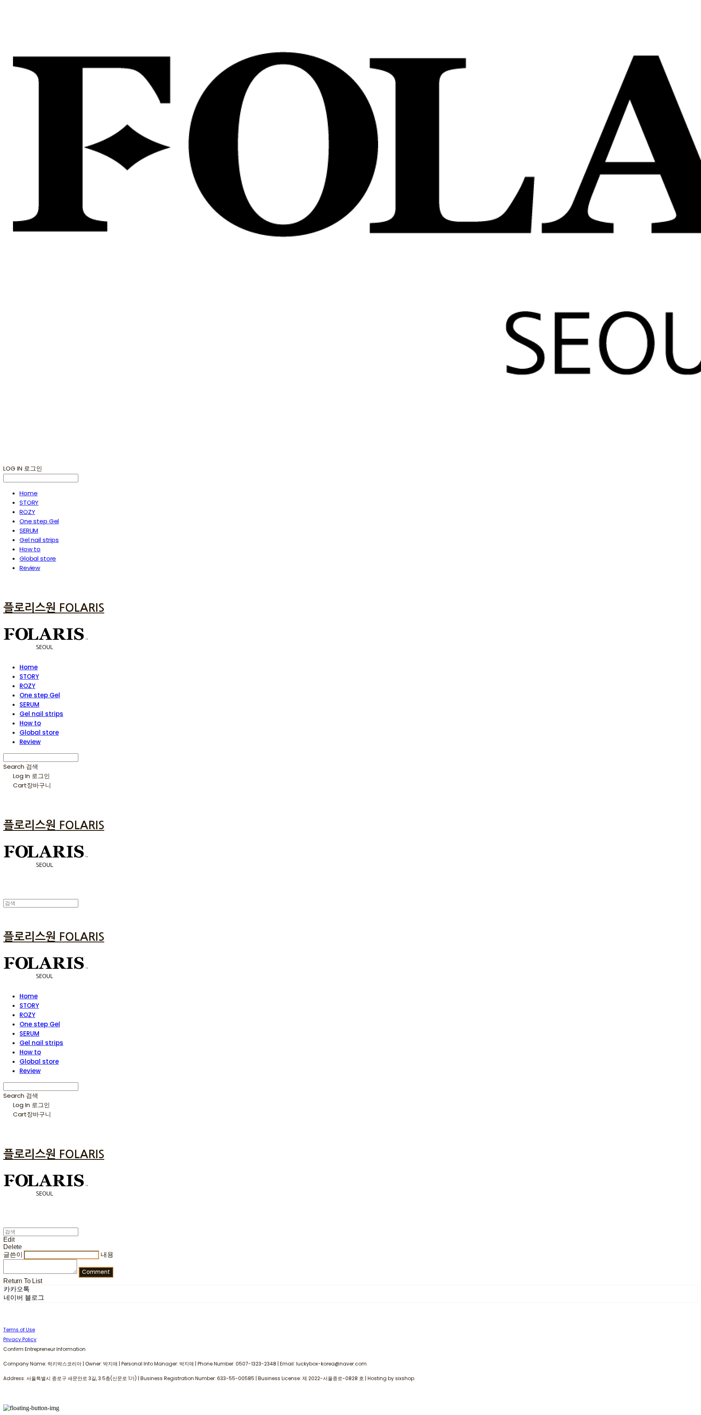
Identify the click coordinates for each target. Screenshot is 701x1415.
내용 (107, 1254)
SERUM (28, 530)
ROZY (27, 512)
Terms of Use (19, 1329)
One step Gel (39, 521)
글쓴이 (13, 1254)
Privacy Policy (20, 1339)
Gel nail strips (39, 539)
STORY (29, 502)
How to (30, 549)
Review (29, 567)
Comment (96, 1272)
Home (28, 493)
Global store (37, 558)
